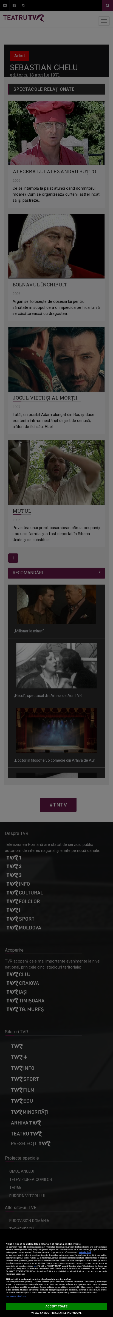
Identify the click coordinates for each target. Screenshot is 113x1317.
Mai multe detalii (85, 1252)
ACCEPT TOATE (56, 1306)
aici (35, 1266)
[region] (56, 1273)
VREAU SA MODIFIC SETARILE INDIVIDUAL (56, 1313)
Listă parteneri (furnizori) (16, 1296)
